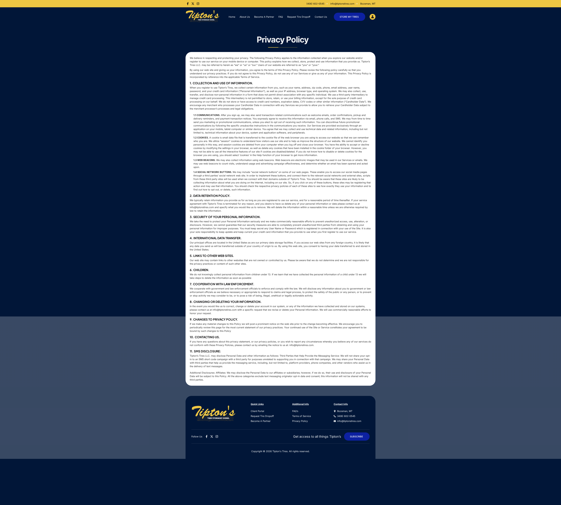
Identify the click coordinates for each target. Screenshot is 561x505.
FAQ (280, 16)
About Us (245, 16)
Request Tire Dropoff (298, 16)
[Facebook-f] (188, 3)
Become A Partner (264, 16)
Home (232, 16)
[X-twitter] (193, 3)
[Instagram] (198, 3)
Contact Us (321, 16)
